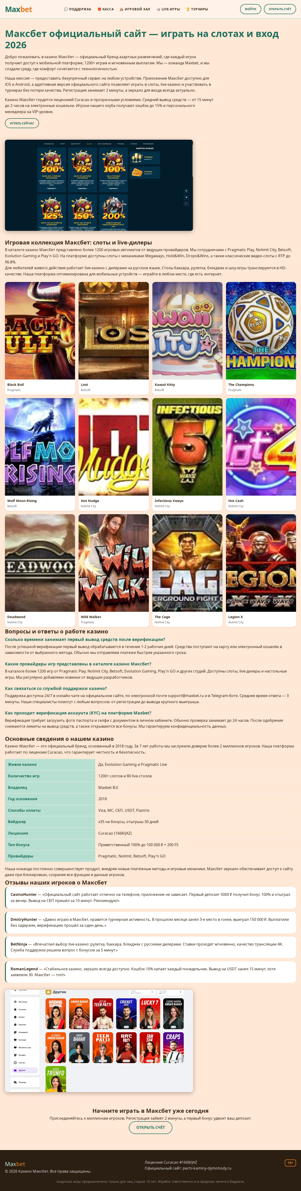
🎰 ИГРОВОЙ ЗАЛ (135, 9)
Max (18, 9)
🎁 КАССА (105, 9)
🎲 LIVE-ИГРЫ (168, 9)
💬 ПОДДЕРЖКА (77, 9)
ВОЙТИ (250, 9)
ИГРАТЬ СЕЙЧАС (22, 123)
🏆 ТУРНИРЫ (197, 9)
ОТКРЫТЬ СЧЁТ (280, 9)
